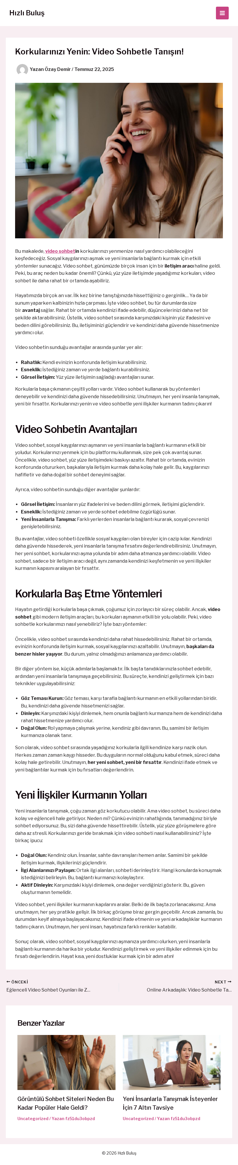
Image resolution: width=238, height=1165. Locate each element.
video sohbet (60, 251)
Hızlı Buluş (27, 13)
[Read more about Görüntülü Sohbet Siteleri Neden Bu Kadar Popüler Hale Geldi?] (66, 1062)
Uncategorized (32, 1118)
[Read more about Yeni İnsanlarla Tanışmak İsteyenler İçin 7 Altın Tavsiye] (172, 1062)
